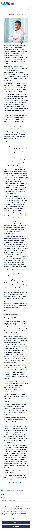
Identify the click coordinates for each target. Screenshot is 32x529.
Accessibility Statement (8, 500)
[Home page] (5, 14)
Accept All (16, 526)
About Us (3, 497)
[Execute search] (29, 9)
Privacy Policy (16, 514)
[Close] (30, 504)
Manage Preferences (16, 518)
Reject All (16, 522)
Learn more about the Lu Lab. (12, 482)
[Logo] (7, 4)
